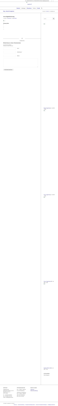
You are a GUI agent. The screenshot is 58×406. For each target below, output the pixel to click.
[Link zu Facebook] (50, 1)
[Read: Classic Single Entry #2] (45, 197)
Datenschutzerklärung (34, 390)
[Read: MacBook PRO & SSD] (45, 284)
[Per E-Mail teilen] (4, 29)
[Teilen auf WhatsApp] (4, 27)
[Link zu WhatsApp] (54, 1)
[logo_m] (29, 4)
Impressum (32, 389)
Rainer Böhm (15, 18)
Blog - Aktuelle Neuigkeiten (8, 11)
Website (18, 55)
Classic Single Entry (47, 194)
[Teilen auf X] (4, 26)
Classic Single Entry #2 (47, 281)
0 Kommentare (9, 18)
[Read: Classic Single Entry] (45, 110)
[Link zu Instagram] (52, 1)
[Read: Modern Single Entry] (45, 24)
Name (18, 48)
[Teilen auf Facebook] (4, 24)
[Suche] (41, 8)
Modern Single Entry (47, 108)
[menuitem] (18, 8)
